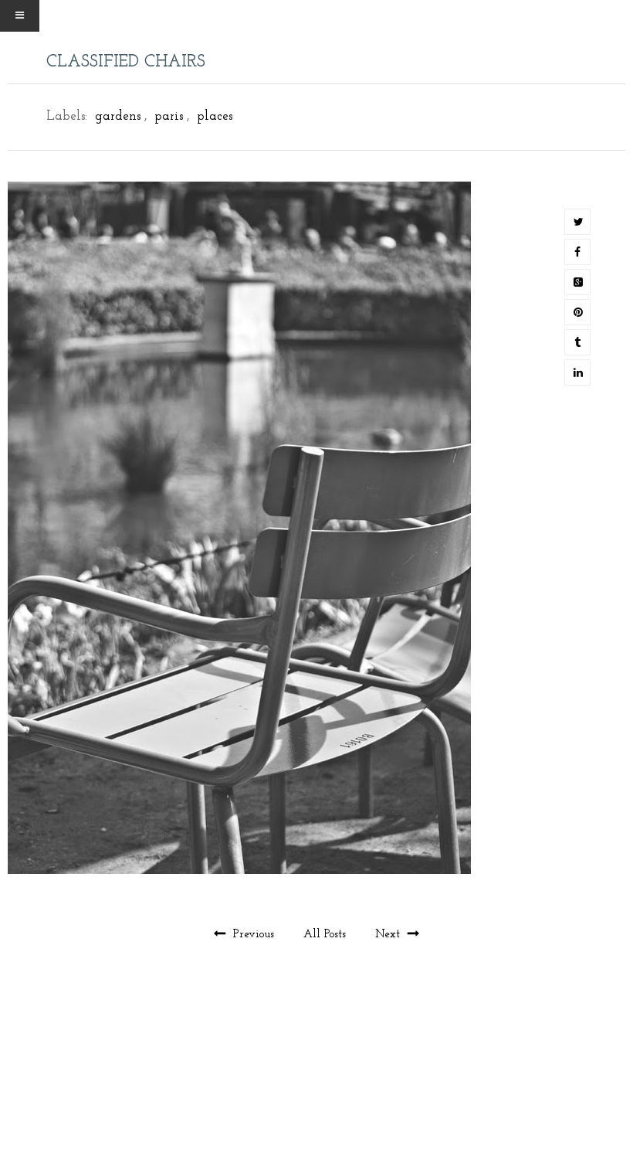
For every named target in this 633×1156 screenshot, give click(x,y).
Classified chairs (125, 62)
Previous (253, 934)
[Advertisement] (316, 1085)
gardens (117, 116)
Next (389, 934)
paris (168, 116)
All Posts (326, 934)
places (214, 116)
